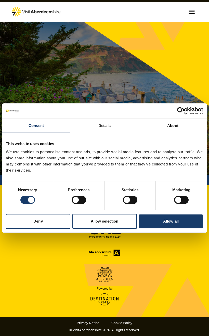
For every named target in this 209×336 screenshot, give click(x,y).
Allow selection (105, 221)
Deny (38, 221)
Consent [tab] (36, 125)
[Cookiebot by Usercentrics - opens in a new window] (181, 111)
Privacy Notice (88, 323)
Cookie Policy (121, 323)
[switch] (79, 200)
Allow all (171, 221)
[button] (191, 12)
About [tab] (172, 125)
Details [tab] (104, 125)
